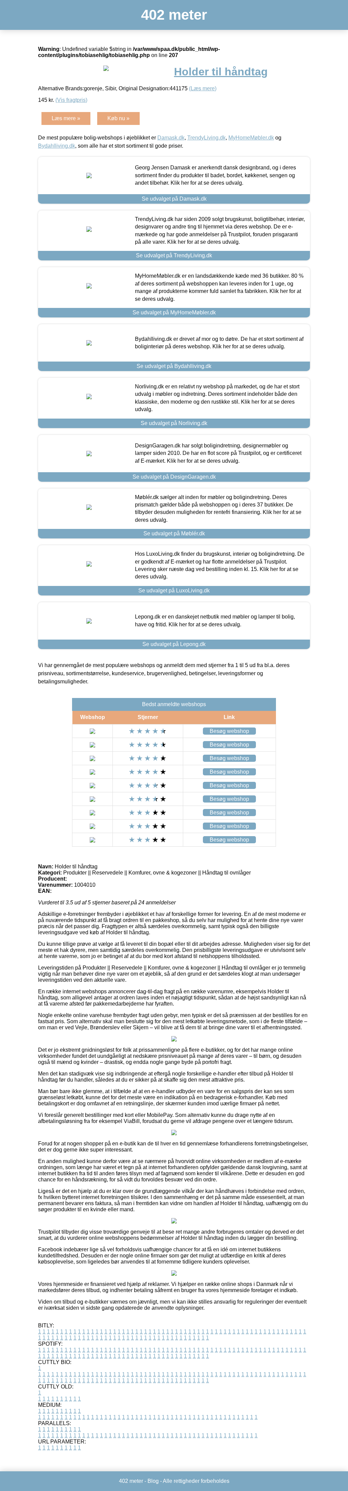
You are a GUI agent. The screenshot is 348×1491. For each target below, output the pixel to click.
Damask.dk (171, 138)
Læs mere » (66, 118)
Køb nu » (118, 118)
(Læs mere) (202, 88)
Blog (153, 1481)
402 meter (174, 15)
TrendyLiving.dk (206, 138)
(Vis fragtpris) (71, 100)
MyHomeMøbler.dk (251, 138)
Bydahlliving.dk (56, 146)
